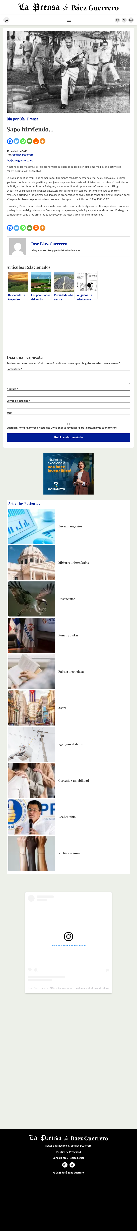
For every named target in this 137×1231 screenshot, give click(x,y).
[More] (42, 141)
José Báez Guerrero (22, 154)
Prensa (33, 118)
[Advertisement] (68, 329)
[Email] (29, 141)
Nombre (12, 389)
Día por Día (16, 118)
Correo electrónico (18, 400)
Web (9, 412)
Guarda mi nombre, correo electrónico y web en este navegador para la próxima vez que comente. (62, 427)
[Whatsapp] (23, 141)
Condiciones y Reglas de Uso (69, 1157)
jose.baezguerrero (63, 988)
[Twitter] (16, 141)
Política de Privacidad (68, 1152)
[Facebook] (10, 141)
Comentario (14, 369)
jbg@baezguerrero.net (20, 160)
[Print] (36, 141)
